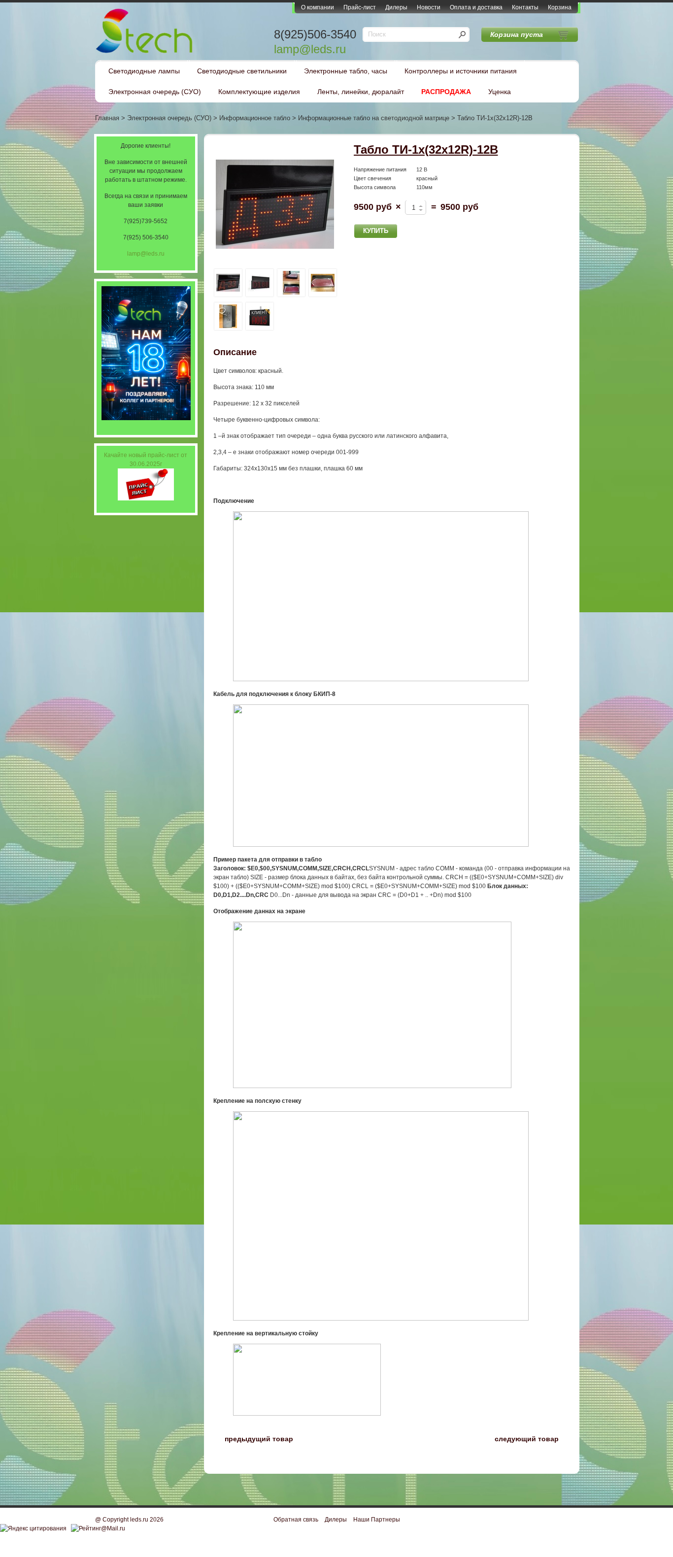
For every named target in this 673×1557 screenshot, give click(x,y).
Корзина (560, 7)
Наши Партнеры (376, 1519)
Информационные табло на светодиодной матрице (373, 118)
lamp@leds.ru (310, 49)
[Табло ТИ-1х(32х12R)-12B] (274, 204)
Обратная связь (295, 1519)
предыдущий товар (253, 1438)
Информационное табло (254, 118)
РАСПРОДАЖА (446, 92)
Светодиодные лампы (144, 71)
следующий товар (532, 1438)
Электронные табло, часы (345, 71)
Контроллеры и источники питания (460, 71)
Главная (107, 118)
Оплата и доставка (476, 7)
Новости (428, 7)
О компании (317, 7)
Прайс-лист (359, 7)
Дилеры (396, 7)
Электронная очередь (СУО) (154, 92)
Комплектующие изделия (259, 92)
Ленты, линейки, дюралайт (360, 92)
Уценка (499, 92)
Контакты (525, 7)
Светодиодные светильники (242, 71)
